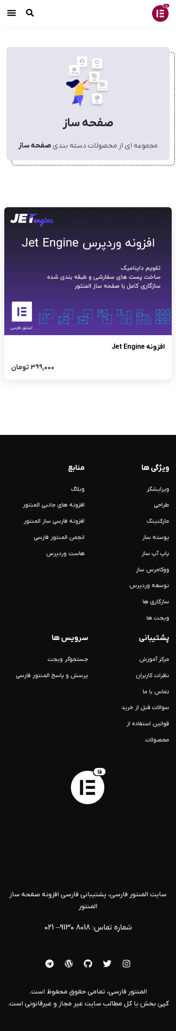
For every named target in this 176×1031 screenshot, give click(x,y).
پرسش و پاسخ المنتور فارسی (52, 676)
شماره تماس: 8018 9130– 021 (88, 928)
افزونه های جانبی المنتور (54, 505)
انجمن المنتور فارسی (59, 537)
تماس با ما (156, 692)
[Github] (88, 963)
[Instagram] (126, 963)
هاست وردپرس (65, 554)
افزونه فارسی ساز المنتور (54, 521)
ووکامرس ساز (152, 570)
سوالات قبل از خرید (145, 708)
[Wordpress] (68, 963)
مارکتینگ (158, 521)
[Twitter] (107, 963)
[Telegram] (49, 963)
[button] (11, 13)
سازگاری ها (156, 602)
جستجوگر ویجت (67, 659)
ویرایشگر (158, 489)
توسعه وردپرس (149, 586)
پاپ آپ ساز (155, 554)
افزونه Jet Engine (138, 347)
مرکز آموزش (154, 659)
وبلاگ (78, 489)
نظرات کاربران (152, 676)
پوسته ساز (155, 537)
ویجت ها (158, 618)
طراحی (161, 505)
